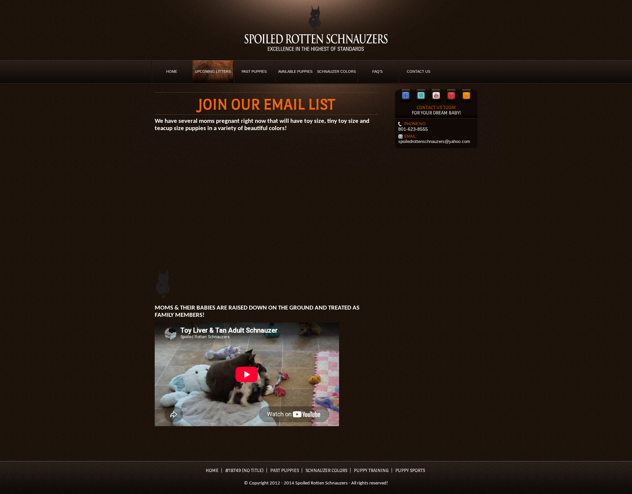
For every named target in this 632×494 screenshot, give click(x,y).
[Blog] (421, 95)
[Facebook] (405, 95)
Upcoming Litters (213, 71)
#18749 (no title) (244, 470)
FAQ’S (377, 71)
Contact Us (418, 71)
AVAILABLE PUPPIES (295, 71)
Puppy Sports (410, 470)
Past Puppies (254, 71)
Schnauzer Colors (336, 71)
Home (171, 71)
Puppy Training (371, 470)
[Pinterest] (451, 95)
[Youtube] (436, 95)
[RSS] (466, 95)
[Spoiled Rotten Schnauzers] (316, 28)
